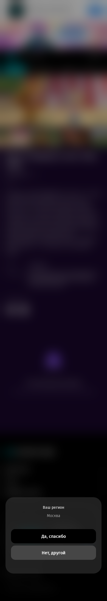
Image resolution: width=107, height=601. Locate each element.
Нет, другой (54, 552)
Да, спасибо (53, 536)
